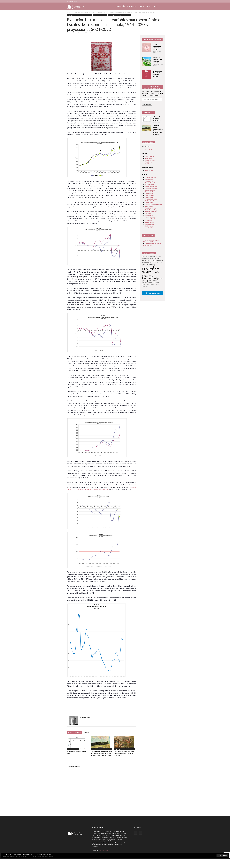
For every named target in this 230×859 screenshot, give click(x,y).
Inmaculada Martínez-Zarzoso (153, 204)
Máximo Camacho (150, 160)
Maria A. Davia (149, 215)
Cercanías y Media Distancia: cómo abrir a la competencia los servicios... (158, 130)
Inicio (68, 12)
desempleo (158, 265)
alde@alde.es (104, 850)
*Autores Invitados (150, 177)
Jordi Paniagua (149, 206)
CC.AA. (145, 281)
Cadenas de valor (147, 283)
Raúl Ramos (148, 164)
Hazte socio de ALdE (154, 293)
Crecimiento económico (73, 749)
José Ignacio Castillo (151, 211)
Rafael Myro (148, 162)
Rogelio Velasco (149, 222)
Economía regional (147, 259)
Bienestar (156, 283)
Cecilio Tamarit (149, 193)
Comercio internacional (149, 277)
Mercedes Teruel (150, 219)
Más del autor (87, 732)
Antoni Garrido (149, 179)
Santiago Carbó (149, 224)
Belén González (149, 156)
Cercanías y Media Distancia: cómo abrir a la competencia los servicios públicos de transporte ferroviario (101, 753)
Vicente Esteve (73, 33)
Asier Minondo (149, 181)
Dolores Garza (149, 197)
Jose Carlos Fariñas (150, 208)
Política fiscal (127, 15)
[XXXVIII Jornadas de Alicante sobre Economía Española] (146, 61)
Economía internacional (152, 259)
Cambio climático (153, 281)
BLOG (148, 6)
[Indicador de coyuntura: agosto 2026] (78, 743)
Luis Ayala (148, 213)
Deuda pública (104, 15)
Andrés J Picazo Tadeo (151, 183)
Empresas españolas (147, 256)
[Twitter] (161, 1)
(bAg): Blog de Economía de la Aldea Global (83, 12)
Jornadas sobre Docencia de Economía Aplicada (157, 73)
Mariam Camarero (150, 217)
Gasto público (120, 15)
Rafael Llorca (148, 220)
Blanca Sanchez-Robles (151, 188)
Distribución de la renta (156, 263)
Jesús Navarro (149, 170)
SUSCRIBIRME (147, 104)
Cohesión (160, 279)
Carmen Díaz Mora (150, 192)
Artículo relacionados (74, 732)
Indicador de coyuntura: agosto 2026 (156, 118)
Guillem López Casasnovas (152, 201)
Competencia (155, 274)
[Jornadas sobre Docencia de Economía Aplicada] (146, 74)
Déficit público (96, 15)
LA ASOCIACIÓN (120, 6)
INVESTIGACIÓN (131, 6)
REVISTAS (154, 6)
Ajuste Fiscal (99, 12)
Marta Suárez (148, 158)
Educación (157, 256)
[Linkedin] (158, 1)
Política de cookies (49, 856)
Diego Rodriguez (149, 195)
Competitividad (146, 274)
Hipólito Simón (149, 202)
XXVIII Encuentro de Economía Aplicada (157, 46)
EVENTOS (141, 6)
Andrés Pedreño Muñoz (151, 186)
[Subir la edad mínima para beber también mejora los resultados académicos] (125, 743)
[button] (161, 6)
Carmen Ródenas (150, 190)
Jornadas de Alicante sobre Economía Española (157, 60)
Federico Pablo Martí (151, 199)
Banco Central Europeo (148, 284)
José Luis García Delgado (152, 210)
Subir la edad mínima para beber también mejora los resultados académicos (124, 753)
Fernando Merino (150, 150)
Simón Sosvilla (149, 226)
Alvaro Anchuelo (149, 184)
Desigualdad (148, 264)
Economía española (112, 15)
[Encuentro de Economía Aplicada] (146, 47)
